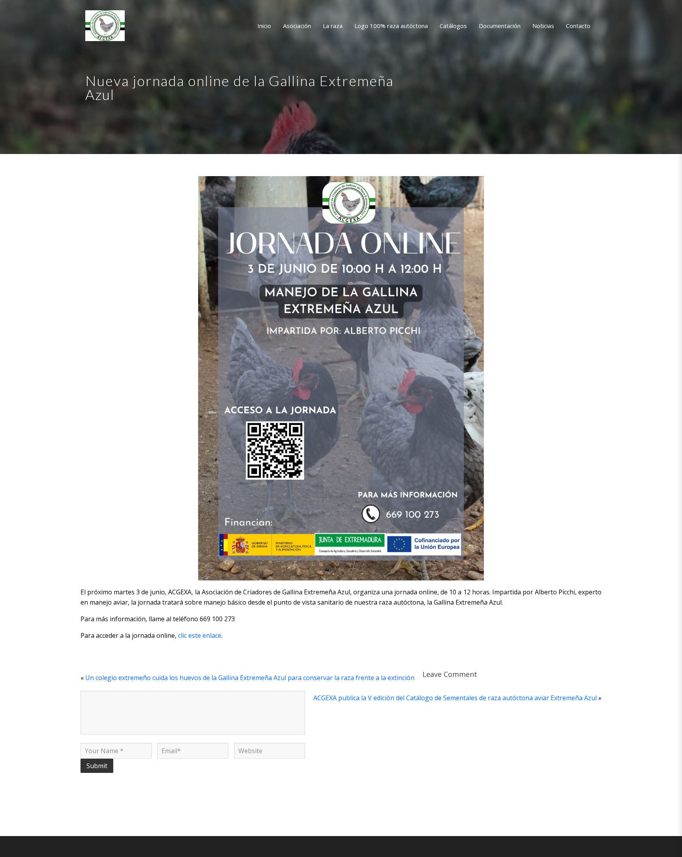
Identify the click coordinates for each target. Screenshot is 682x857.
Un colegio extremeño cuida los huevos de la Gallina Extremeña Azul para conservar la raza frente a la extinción (249, 677)
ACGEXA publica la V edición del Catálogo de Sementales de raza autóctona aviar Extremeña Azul (455, 697)
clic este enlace (199, 635)
